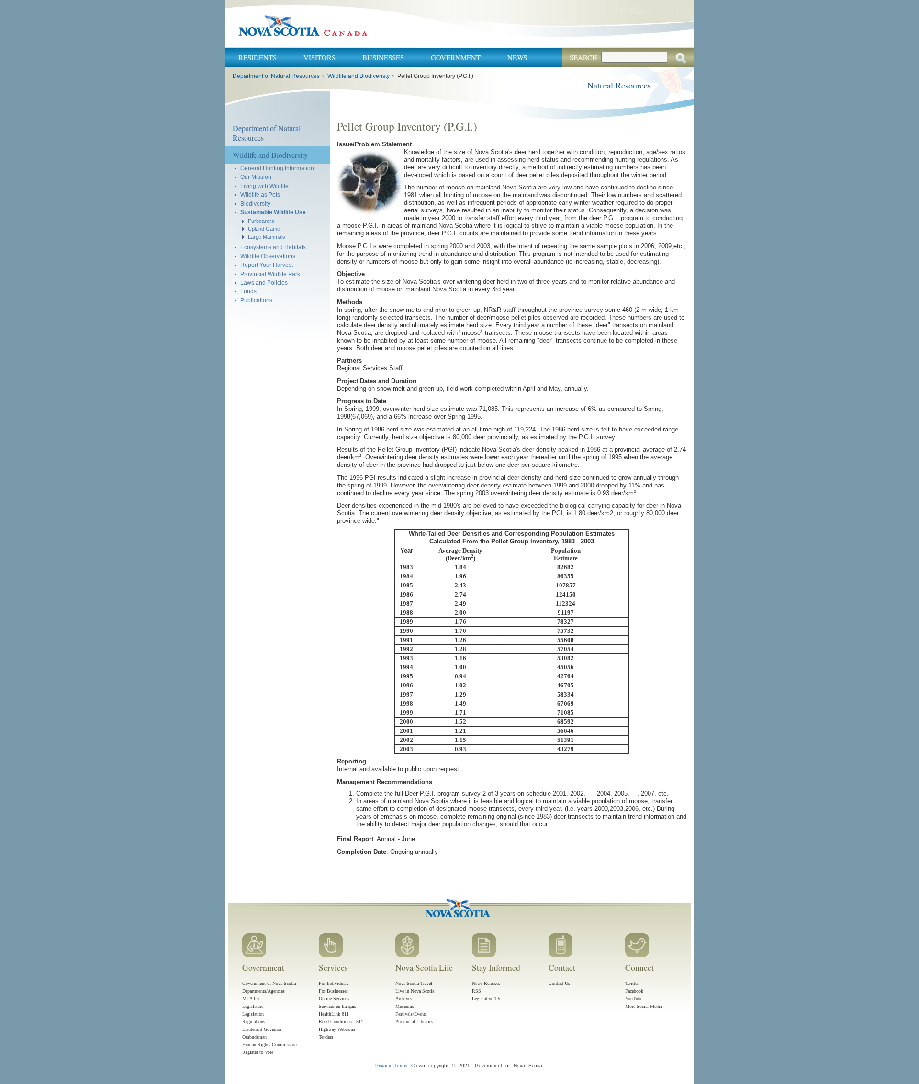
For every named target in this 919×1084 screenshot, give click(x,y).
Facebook (634, 991)
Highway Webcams (337, 1029)
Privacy (383, 1065)
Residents (257, 57)
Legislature (252, 1006)
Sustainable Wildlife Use (273, 212)
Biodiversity (255, 203)
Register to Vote (257, 1052)
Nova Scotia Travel (413, 983)
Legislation (253, 1014)
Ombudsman (254, 1037)
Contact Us (559, 983)
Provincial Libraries (414, 1021)
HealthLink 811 (334, 1014)
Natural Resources (619, 85)
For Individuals (333, 983)
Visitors (319, 57)
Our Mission (255, 177)
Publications (256, 300)
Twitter (632, 983)
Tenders (326, 1037)
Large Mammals (266, 237)
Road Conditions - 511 (341, 1021)
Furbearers (261, 221)
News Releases (486, 983)
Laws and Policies (264, 282)
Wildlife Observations (267, 256)
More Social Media (643, 1006)
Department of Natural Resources (276, 76)
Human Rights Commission (269, 1044)
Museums (404, 1006)
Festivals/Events (411, 1014)
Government (456, 57)
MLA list (251, 998)
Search (583, 57)
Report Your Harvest (266, 265)
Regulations (253, 1021)
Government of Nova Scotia (269, 983)
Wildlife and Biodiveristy (358, 76)
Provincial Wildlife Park (270, 274)
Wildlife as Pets (260, 194)
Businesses (383, 57)
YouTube (633, 998)
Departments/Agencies (263, 991)
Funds (248, 291)
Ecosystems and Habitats (273, 247)
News (517, 57)
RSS (476, 991)
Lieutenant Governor (261, 1029)
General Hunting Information (277, 168)
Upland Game (264, 229)
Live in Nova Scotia (414, 991)
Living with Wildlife (264, 186)
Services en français (337, 1006)
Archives (403, 998)
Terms (400, 1065)
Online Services (334, 998)
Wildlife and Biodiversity (270, 155)
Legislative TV (486, 998)
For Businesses (333, 991)
